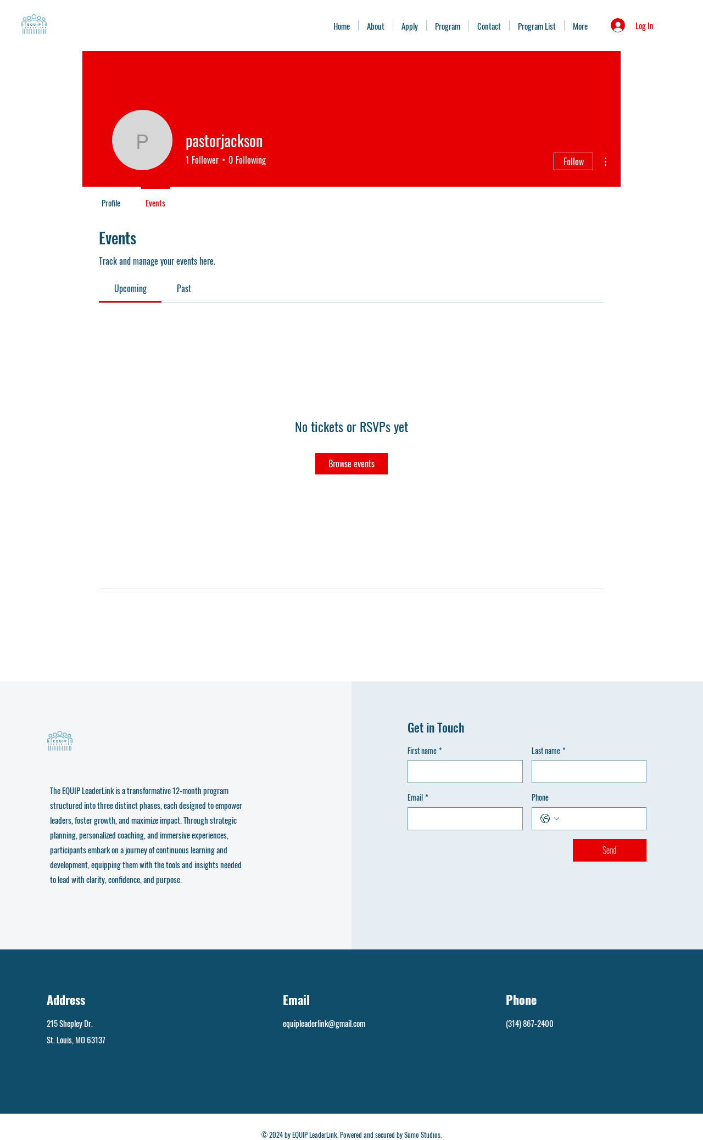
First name (425, 750)
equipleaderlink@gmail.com (324, 1023)
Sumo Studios (422, 1134)
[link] (130, 288)
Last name (549, 750)
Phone (540, 797)
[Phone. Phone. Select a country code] (550, 818)
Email (418, 797)
